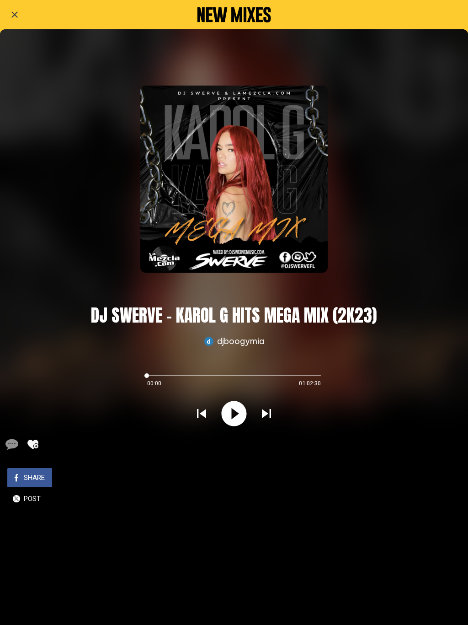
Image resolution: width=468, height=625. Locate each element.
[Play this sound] (234, 414)
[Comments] (11, 444)
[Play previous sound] (201, 414)
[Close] (14, 14)
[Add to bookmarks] (33, 444)
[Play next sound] (266, 414)
